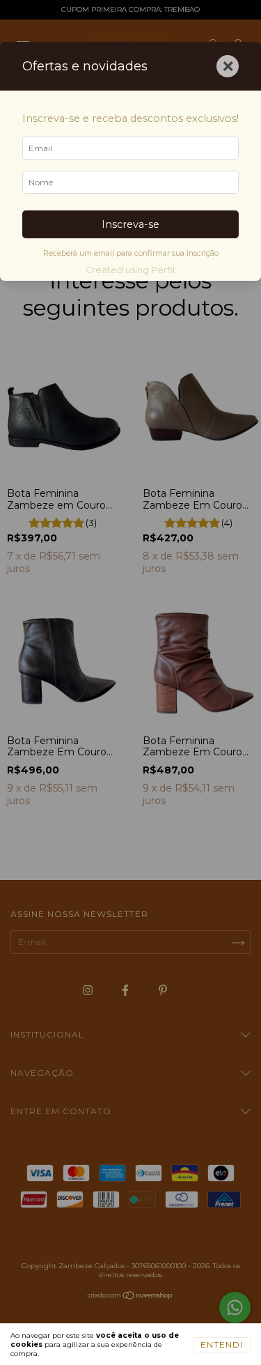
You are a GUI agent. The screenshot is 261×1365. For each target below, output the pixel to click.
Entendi (221, 1344)
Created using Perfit (131, 270)
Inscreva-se (130, 224)
